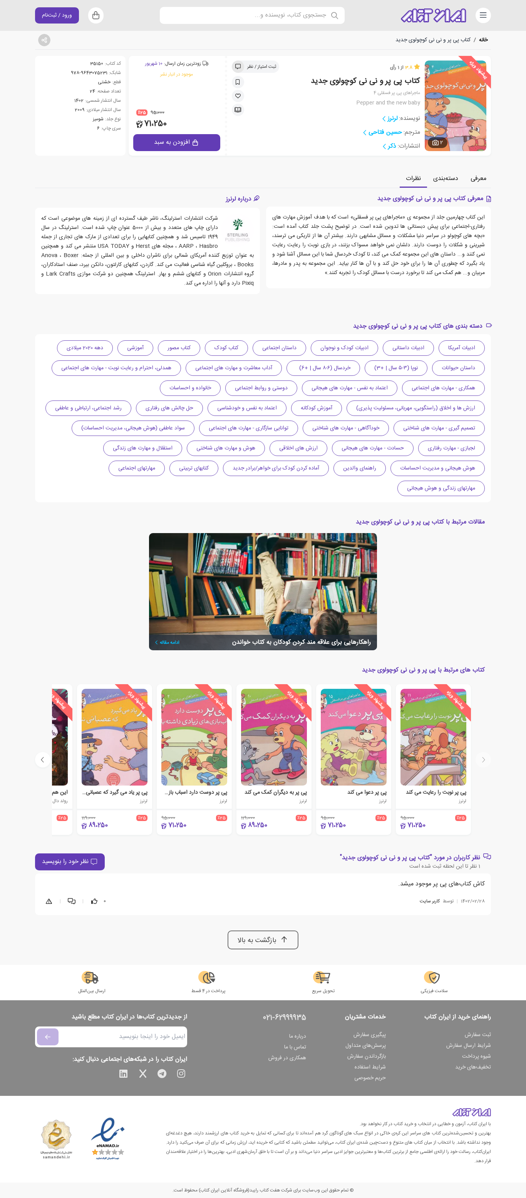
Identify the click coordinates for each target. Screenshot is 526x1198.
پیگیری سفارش (369, 1035)
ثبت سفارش (478, 1035)
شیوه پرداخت (476, 1056)
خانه (483, 40)
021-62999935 (284, 1018)
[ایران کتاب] (433, 15)
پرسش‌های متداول (365, 1045)
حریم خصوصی (370, 1078)
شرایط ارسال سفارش (468, 1045)
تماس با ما (295, 1047)
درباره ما (297, 1036)
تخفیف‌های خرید (473, 1067)
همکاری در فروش (287, 1058)
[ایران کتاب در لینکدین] (123, 1075)
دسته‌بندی (445, 178)
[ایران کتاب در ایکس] (143, 1075)
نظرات (413, 178)
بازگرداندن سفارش (366, 1056)
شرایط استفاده (370, 1067)
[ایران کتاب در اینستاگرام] (181, 1075)
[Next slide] (42, 759)
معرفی (478, 178)
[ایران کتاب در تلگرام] (162, 1075)
